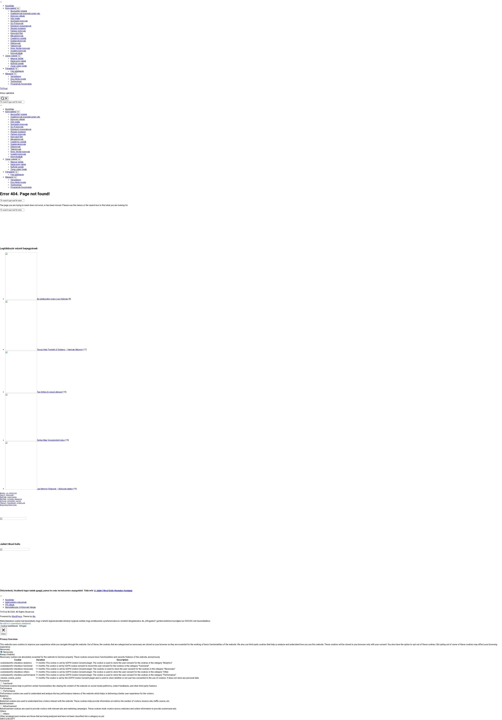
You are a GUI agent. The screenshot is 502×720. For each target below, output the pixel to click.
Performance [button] (6, 688)
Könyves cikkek (17, 16)
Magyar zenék (16, 58)
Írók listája (15, 18)
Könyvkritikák (16, 53)
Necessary (8, 652)
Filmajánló (9, 68)
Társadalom (15, 76)
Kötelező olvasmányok (20, 26)
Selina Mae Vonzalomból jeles (51, 440)
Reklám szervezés (8, 497)
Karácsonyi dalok (18, 61)
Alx (34, 616)
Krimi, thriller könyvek (20, 48)
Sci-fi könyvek (16, 23)
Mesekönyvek (16, 36)
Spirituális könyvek (19, 21)
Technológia (15, 81)
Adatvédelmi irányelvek (16, 602)
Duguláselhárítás (8, 505)
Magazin (9, 73)
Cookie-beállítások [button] (9, 626)
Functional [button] (4, 681)
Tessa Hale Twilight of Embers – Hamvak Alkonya (59, 349)
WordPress (17, 616)
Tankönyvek (15, 46)
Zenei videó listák (18, 66)
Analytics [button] (4, 696)
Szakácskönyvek (18, 41)
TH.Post (3, 88)
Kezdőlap (9, 6)
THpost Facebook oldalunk (12, 503)
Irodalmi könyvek (18, 51)
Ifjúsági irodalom (18, 28)
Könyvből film (16, 33)
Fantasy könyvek (18, 31)
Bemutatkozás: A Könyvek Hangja (20, 607)
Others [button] (3, 711)
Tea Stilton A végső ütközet (49, 392)
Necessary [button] (5, 649)
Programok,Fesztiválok (21, 84)
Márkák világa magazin (11, 499)
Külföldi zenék (17, 63)
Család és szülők (18, 38)
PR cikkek (9, 605)
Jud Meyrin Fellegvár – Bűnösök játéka (55, 489)
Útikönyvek (15, 43)
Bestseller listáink (18, 11)
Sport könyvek (7, 495)
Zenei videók (11, 56)
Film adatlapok (17, 71)
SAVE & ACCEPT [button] (7, 719)
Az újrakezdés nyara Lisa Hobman (52, 299)
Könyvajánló (10, 8)
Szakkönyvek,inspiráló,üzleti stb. (25, 13)
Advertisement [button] (6, 703)
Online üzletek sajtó (10, 501)
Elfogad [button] (22, 626)
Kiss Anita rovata (18, 79)
